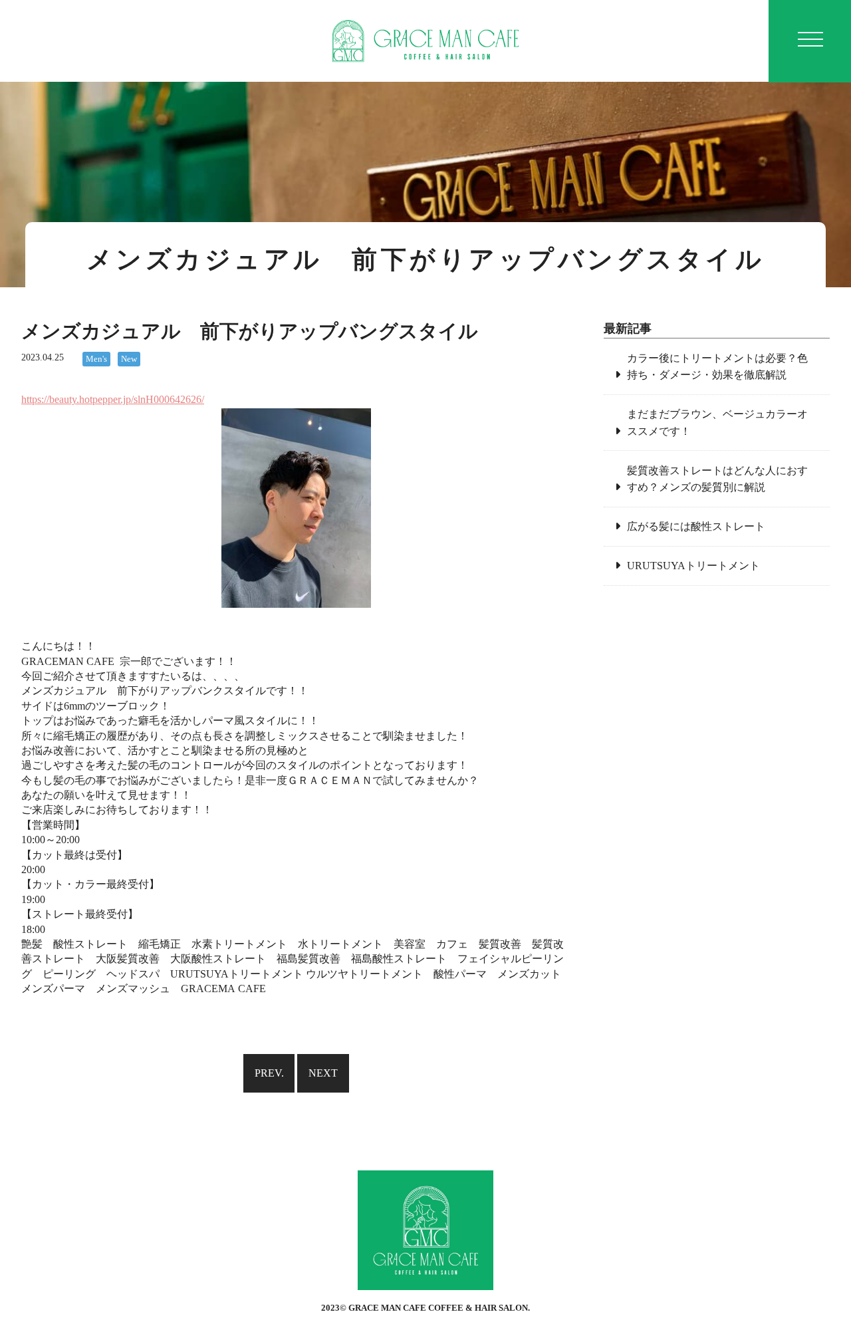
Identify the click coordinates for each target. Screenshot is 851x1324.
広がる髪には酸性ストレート (696, 526)
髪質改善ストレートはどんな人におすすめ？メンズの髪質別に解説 (717, 479)
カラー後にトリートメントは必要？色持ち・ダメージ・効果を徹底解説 (717, 366)
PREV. (269, 1073)
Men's (96, 359)
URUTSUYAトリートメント (693, 565)
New (129, 359)
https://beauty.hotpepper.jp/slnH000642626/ (112, 399)
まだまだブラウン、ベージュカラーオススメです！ (717, 422)
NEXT (323, 1073)
